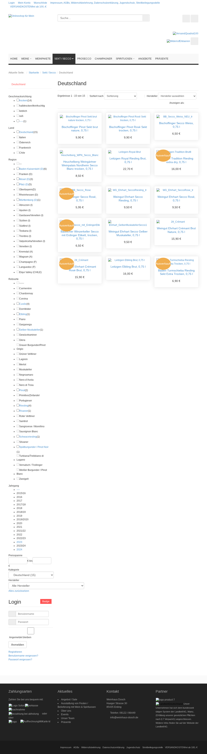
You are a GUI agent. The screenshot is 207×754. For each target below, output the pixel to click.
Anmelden (17, 644)
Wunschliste (40, 2)
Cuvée (22, 304)
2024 (19, 549)
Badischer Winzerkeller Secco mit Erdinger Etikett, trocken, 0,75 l (80, 235)
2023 (19, 542)
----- (21, 121)
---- (18, 489)
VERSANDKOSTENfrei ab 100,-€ (28, 6)
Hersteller (152, 96)
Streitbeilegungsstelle (152, 747)
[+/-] (140, 96)
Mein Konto (24, 2)
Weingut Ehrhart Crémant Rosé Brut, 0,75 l (79, 268)
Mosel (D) (24, 179)
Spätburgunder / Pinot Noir (34, 447)
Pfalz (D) (24, 184)
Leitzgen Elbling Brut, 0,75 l (128, 266)
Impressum (65, 747)
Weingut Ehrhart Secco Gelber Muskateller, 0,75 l (128, 233)
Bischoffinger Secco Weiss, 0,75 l (176, 124)
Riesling (23, 405)
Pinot (22, 390)
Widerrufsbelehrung (90, 747)
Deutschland (18, 84)
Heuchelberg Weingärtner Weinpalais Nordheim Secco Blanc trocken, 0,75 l (80, 165)
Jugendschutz (133, 747)
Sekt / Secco (49, 72)
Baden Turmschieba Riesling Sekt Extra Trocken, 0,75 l (176, 272)
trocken (23, 100)
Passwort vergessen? (20, 659)
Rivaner (23, 410)
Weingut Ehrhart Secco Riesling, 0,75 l (128, 198)
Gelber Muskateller (29, 329)
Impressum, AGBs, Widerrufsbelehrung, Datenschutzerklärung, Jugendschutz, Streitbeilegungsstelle (105, 2)
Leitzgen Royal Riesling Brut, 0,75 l (128, 160)
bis (31, 560)
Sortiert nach (97, 96)
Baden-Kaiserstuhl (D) (31, 169)
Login (11, 2)
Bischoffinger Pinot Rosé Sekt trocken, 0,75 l (128, 128)
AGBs (76, 747)
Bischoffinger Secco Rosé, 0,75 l (79, 198)
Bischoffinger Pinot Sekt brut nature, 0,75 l (80, 128)
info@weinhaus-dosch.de (124, 717)
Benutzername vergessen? (23, 655)
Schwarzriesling (28, 436)
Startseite (34, 72)
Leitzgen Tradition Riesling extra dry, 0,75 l (176, 160)
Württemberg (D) (28, 200)
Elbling (23, 314)
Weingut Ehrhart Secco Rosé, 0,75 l (176, 198)
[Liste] (195, 103)
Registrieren (15, 651)
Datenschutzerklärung (113, 747)
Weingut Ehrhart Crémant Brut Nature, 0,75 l (176, 230)
